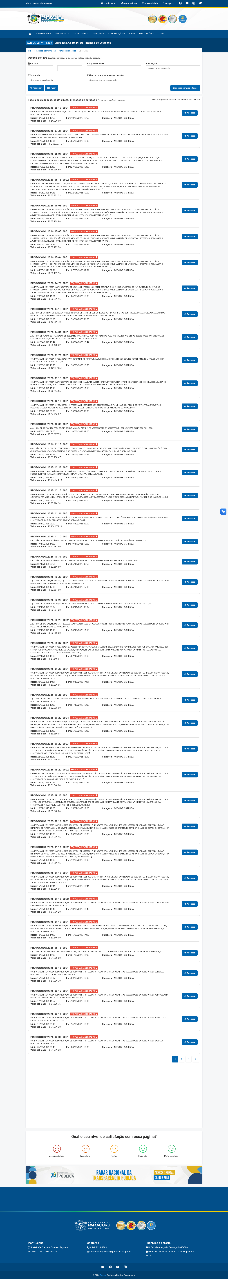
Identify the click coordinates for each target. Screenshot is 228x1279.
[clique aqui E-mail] (103, 1267)
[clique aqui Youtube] (118, 1267)
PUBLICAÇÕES (146, 33)
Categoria (34, 75)
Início (30, 51)
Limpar (52, 88)
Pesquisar (37, 88)
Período (34, 63)
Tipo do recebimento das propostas (106, 75)
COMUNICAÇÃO (115, 33)
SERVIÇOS (98, 33)
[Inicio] (30, 34)
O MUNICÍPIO (62, 33)
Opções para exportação (186, 88)
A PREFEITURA (42, 33)
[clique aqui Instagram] (125, 1267)
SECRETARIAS (80, 33)
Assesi (103, 1275)
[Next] (195, 1059)
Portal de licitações (67, 51)
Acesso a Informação (46, 51)
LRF (131, 33)
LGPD (161, 33)
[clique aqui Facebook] (110, 1267)
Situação (152, 63)
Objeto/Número (96, 63)
